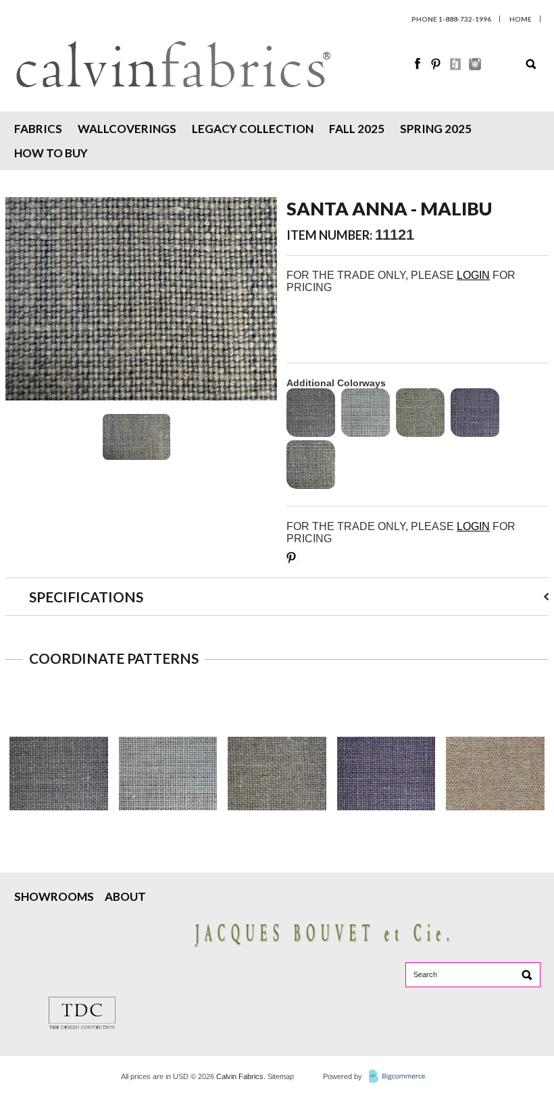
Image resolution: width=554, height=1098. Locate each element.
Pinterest (437, 64)
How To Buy (51, 153)
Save (292, 558)
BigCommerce (401, 1077)
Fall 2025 (356, 129)
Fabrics (38, 129)
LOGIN (473, 275)
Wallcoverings (127, 129)
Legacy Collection (252, 129)
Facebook (418, 64)
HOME (520, 19)
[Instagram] (475, 66)
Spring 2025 (436, 129)
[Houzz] (456, 66)
